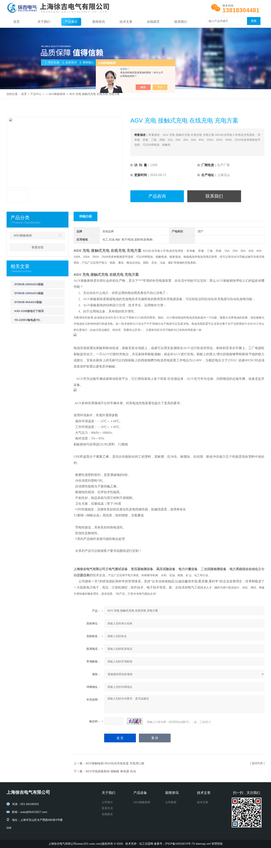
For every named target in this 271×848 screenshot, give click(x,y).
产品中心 (35, 94)
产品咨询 (157, 196)
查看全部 (37, 247)
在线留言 (153, 21)
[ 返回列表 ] (257, 763)
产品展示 (71, 21)
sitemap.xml (203, 843)
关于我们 (43, 21)
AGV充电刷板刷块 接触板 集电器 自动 (111, 771)
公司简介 (107, 802)
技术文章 (126, 21)
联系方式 (107, 808)
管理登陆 (217, 843)
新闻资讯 (98, 21)
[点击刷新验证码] (135, 721)
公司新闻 (170, 802)
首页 (16, 21)
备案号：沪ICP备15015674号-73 (174, 843)
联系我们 (180, 21)
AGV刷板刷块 (57, 94)
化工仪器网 (146, 843)
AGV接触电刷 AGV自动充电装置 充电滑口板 (115, 763)
